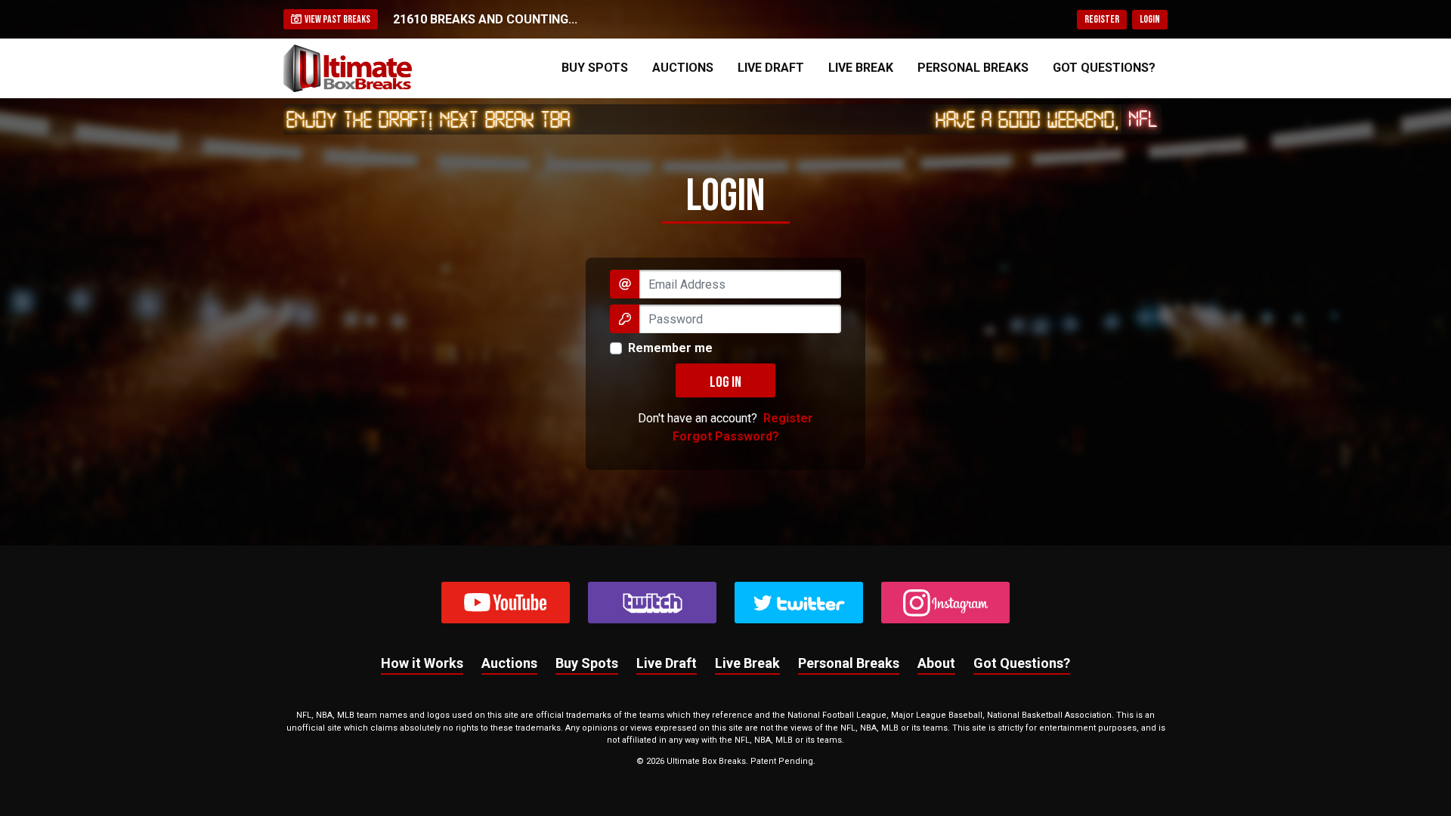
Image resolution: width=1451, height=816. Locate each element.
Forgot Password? (726, 436)
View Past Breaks (336, 19)
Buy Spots (595, 67)
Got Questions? (1104, 67)
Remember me (670, 348)
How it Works (422, 663)
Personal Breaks (973, 67)
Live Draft (771, 67)
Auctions (682, 67)
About (936, 663)
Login (1150, 19)
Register (1101, 19)
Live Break (860, 67)
